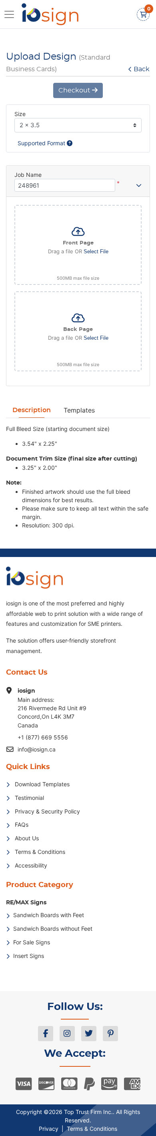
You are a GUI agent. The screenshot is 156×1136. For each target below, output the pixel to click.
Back (142, 69)
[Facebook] (45, 1033)
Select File (96, 251)
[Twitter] (88, 1033)
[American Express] (132, 1084)
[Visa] (24, 1084)
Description (31, 410)
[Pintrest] (110, 1033)
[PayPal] (89, 1084)
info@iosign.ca (37, 749)
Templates (79, 410)
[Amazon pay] (109, 1084)
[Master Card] (69, 1084)
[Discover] (46, 1084)
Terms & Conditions (92, 1128)
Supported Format (42, 143)
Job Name (28, 174)
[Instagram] (67, 1033)
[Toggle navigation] (11, 14)
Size (20, 113)
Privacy (48, 1128)
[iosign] (46, 14)
